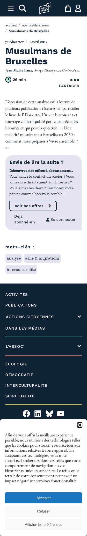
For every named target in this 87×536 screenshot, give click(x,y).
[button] (79, 425)
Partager (69, 86)
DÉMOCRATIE (19, 374)
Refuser (43, 511)
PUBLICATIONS (21, 305)
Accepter (43, 498)
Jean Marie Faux (18, 70)
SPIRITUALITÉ (20, 396)
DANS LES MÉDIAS (25, 328)
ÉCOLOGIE (16, 364)
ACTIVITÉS (16, 294)
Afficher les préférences (43, 524)
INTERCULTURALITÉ (26, 385)
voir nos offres (29, 206)
